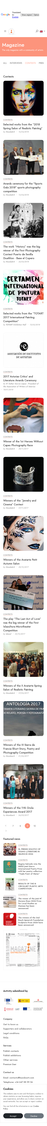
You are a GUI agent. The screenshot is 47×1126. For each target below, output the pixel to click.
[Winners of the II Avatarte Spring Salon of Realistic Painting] (23, 659)
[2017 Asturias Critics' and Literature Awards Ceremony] (23, 350)
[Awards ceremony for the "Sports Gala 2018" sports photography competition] (23, 157)
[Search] (37, 31)
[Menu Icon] (5, 31)
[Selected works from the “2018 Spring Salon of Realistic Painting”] (23, 98)
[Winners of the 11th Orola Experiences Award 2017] (23, 781)
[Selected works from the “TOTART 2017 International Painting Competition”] (23, 287)
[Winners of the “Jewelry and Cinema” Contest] (23, 474)
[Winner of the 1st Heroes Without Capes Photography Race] (23, 415)
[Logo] (11, 31)
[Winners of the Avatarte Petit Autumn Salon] (23, 533)
